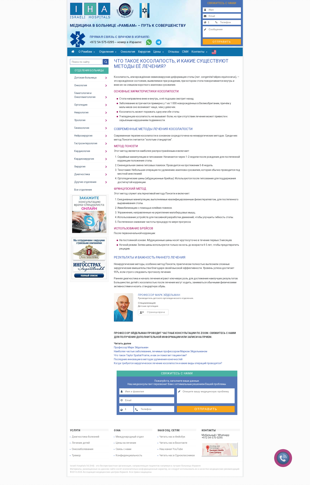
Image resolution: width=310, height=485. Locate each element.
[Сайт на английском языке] (214, 53)
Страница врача (156, 312)
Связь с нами (123, 449)
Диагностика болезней (85, 436)
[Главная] (73, 52)
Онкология (128, 51)
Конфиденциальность (129, 455)
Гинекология (81, 127)
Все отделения (83, 189)
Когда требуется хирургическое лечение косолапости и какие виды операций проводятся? (168, 363)
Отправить (222, 41)
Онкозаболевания (82, 449)
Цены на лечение (126, 442)
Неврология (81, 112)
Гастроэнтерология (85, 143)
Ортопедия (80, 104)
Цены (157, 51)
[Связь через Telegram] (158, 42)
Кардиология (82, 151)
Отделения (106, 51)
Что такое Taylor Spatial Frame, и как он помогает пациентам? (150, 355)
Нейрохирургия (83, 135)
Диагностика (82, 174)
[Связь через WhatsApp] (149, 42)
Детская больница (85, 77)
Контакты (198, 51)
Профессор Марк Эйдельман (131, 347)
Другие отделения (85, 182)
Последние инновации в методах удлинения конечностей (148, 359)
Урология (79, 120)
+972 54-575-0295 (102, 42)
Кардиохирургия (84, 158)
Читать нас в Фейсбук (172, 436)
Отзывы (173, 51)
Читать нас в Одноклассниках (177, 455)
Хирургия (144, 51)
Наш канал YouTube (171, 449)
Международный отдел (130, 436)
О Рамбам (85, 51)
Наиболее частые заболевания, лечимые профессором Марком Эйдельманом (160, 351)
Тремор (76, 455)
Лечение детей (81, 442)
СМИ (185, 51)
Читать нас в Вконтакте (173, 442)
